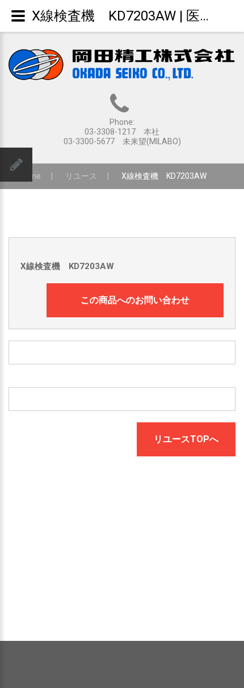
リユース (81, 176)
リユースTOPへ (186, 439)
